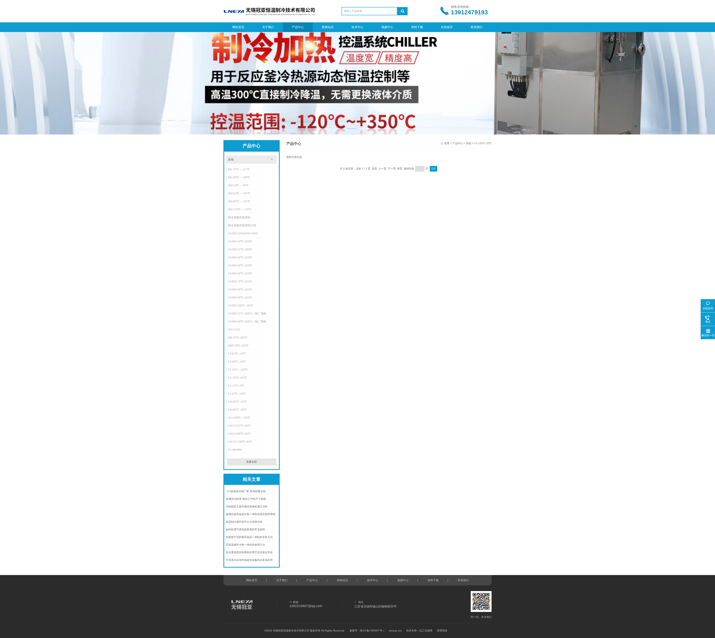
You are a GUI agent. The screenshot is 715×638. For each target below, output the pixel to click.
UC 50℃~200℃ (237, 377)
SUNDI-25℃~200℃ (240, 249)
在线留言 (447, 27)
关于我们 (268, 27)
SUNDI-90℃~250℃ (240, 297)
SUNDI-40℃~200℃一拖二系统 (247, 321)
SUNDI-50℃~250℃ (240, 265)
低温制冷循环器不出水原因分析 (244, 521)
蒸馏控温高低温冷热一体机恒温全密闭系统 (250, 514)
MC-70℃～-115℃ (239, 169)
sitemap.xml (395, 630)
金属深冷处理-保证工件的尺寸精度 (246, 499)
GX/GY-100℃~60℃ (240, 441)
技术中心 (357, 27)
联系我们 (477, 27)
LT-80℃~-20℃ (237, 361)
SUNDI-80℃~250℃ (240, 289)
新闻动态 (328, 27)
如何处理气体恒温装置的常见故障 (245, 529)
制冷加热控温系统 (239, 217)
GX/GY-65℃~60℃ (239, 425)
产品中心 (298, 27)
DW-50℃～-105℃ (239, 193)
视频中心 (387, 27)
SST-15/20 (234, 329)
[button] (351, 128)
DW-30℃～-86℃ (238, 185)
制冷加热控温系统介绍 (242, 225)
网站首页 (238, 27)
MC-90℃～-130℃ (239, 177)
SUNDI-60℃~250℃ (240, 273)
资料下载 (417, 27)
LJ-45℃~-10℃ (237, 393)
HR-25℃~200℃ (237, 337)
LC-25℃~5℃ (236, 385)
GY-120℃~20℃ (483, 143)
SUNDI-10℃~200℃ (240, 241)
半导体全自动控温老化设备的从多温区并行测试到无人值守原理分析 (251, 560)
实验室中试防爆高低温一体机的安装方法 (249, 537)
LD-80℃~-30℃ (237, 409)
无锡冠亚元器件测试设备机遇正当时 (247, 506)
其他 (231, 159)
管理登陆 (442, 630)
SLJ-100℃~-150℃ (239, 417)
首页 (446, 143)
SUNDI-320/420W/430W (243, 233)
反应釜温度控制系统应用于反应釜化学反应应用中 (251, 552)
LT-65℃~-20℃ (237, 353)
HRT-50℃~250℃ (238, 345)
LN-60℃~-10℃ (237, 401)
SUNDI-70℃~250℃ (240, 281)
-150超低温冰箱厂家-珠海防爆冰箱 (246, 491)
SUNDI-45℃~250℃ (240, 257)
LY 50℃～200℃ (238, 369)
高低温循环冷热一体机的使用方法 (245, 544)
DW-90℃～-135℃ (239, 201)
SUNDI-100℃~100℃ (241, 305)
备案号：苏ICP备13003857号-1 (366, 630)
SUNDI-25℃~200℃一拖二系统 (247, 313)
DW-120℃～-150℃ (240, 209)
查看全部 (251, 461)
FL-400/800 (235, 449)
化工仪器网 (425, 630)
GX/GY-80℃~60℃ (239, 433)
